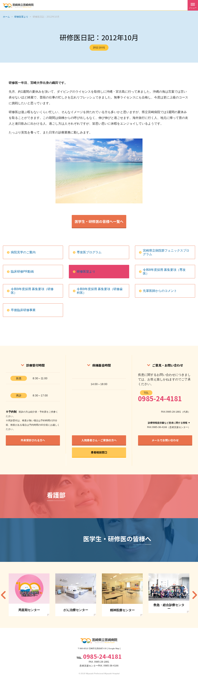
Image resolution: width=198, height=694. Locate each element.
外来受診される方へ (33, 440)
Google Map (113, 648)
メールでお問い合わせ (165, 440)
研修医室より (86, 271)
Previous (3, 595)
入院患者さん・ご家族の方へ (99, 440)
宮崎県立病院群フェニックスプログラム (166, 252)
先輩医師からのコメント (160, 290)
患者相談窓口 (99, 452)
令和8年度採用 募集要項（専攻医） (164, 271)
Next (194, 595)
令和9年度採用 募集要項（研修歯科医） (100, 290)
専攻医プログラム (89, 252)
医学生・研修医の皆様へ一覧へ (99, 221)
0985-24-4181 (160, 398)
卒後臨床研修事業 (23, 310)
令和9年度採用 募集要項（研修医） (32, 290)
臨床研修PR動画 (22, 271)
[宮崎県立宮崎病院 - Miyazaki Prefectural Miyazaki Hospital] (18, 5)
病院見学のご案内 (23, 252)
